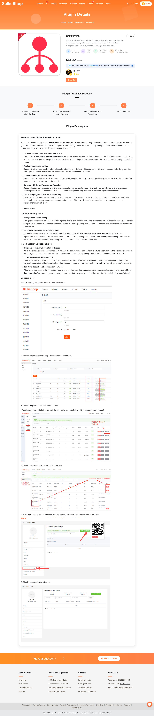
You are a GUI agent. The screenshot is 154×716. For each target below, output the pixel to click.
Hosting (53, 4)
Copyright (109, 705)
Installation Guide (84, 680)
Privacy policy (26, 705)
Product (40, 4)
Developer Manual (84, 684)
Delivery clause (52, 705)
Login (136, 3)
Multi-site (22, 691)
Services (90, 4)
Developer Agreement (86, 705)
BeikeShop (22, 680)
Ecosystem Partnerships (87, 691)
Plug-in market (74, 22)
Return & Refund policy (68, 705)
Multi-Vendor (23, 684)
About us (127, 705)
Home (63, 22)
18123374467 (125, 684)
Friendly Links (77, 707)
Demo (147, 4)
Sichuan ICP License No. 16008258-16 (97, 713)
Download (73, 4)
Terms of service (39, 705)
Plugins (82, 4)
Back (131, 36)
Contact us (118, 705)
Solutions (62, 4)
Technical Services (85, 687)
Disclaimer (99, 705)
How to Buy (72, 80)
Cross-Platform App (25, 687)
